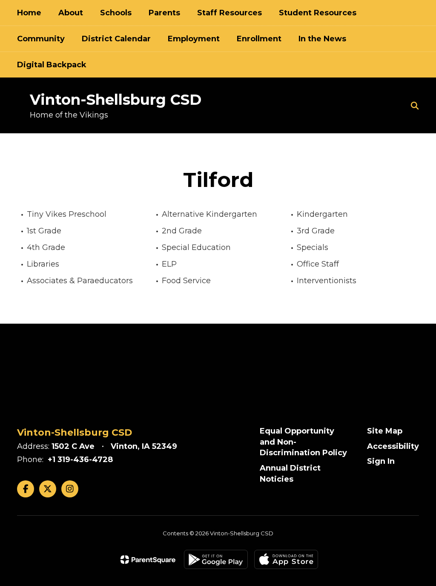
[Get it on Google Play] (216, 559)
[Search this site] (414, 105)
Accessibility (393, 446)
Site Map (384, 431)
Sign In (381, 461)
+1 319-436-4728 (80, 459)
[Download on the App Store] (286, 559)
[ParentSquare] (148, 559)
